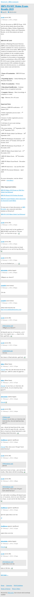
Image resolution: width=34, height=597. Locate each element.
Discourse (11, 592)
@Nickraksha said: (7, 326)
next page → (4, 575)
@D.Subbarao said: (7, 487)
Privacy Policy (16, 589)
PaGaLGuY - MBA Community (10, 2)
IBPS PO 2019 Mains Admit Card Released (13, 214)
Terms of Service (5, 589)
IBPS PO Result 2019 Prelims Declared (12, 195)
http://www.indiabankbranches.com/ (11, 309)
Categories (9, 585)
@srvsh (3, 369)
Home (2, 585)
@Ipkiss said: (6, 417)
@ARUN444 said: (7, 351)
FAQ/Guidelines (18, 585)
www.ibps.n (10, 180)
